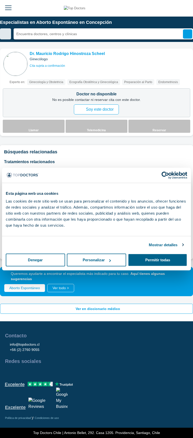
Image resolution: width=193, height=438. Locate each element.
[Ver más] (187, 59)
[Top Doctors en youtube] (44, 372)
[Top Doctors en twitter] (35, 372)
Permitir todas (157, 260)
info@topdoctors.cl (24, 344)
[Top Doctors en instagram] (17, 372)
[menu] (8, 8)
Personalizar (94, 260)
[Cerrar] (183, 276)
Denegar (35, 260)
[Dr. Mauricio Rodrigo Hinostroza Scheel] (15, 64)
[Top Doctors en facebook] (8, 372)
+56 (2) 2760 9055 (24, 350)
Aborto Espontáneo (24, 288)
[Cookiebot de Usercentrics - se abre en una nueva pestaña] (165, 175)
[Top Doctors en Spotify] (63, 372)
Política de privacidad (18, 417)
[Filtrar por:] (5, 33)
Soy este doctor (100, 109)
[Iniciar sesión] (183, 8)
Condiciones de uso (47, 417)
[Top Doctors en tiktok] (53, 372)
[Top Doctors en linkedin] (26, 372)
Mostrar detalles (163, 245)
